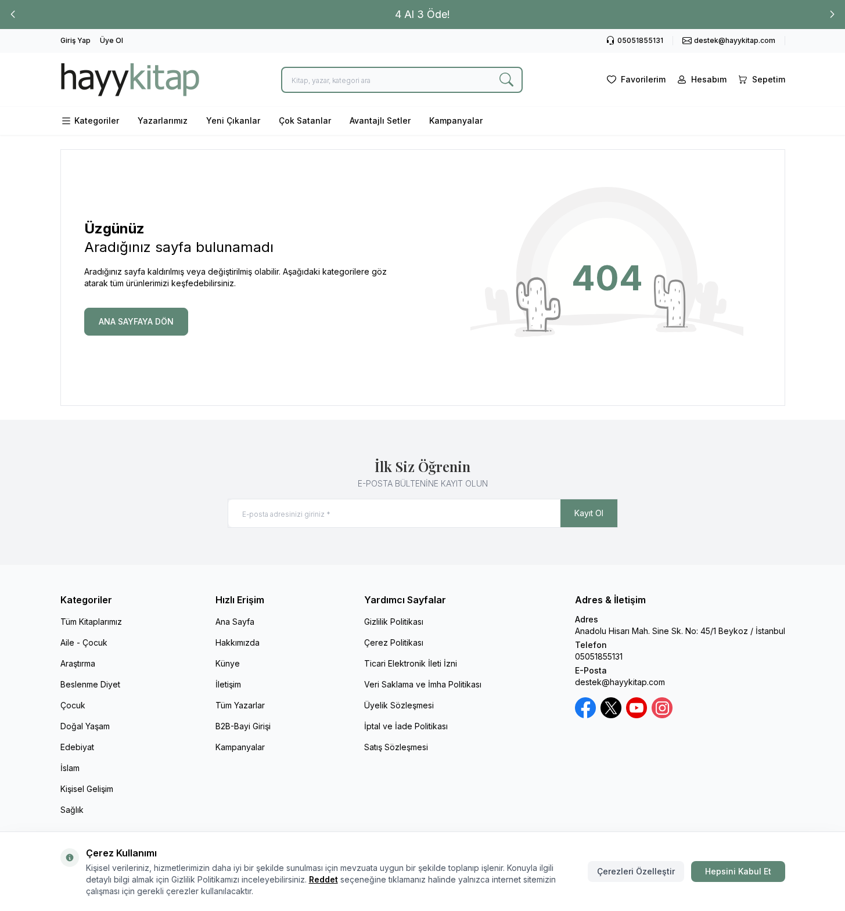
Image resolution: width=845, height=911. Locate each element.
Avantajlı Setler (380, 120)
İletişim (228, 684)
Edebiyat (77, 747)
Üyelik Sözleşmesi (399, 705)
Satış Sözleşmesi (396, 747)
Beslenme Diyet (90, 684)
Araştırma (77, 663)
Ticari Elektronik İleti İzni (410, 663)
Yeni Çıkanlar (233, 120)
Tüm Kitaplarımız (91, 621)
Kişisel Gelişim (86, 789)
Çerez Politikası (393, 642)
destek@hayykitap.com (620, 682)
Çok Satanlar (305, 120)
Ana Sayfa (234, 621)
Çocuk (72, 705)
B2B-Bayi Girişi (243, 726)
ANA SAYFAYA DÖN (136, 321)
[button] (13, 14)
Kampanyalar (456, 120)
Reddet (323, 879)
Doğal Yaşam (85, 726)
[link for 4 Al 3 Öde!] (422, 14)
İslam (70, 768)
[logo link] (130, 79)
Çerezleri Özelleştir (636, 871)
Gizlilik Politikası (393, 621)
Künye (227, 663)
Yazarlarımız (163, 120)
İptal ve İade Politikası (406, 726)
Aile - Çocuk (83, 642)
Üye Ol (111, 40)
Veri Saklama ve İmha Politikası (422, 684)
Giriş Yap (75, 40)
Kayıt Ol (588, 513)
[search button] (506, 80)
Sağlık (72, 810)
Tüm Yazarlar (240, 705)
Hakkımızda (237, 642)
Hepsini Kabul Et (738, 871)
